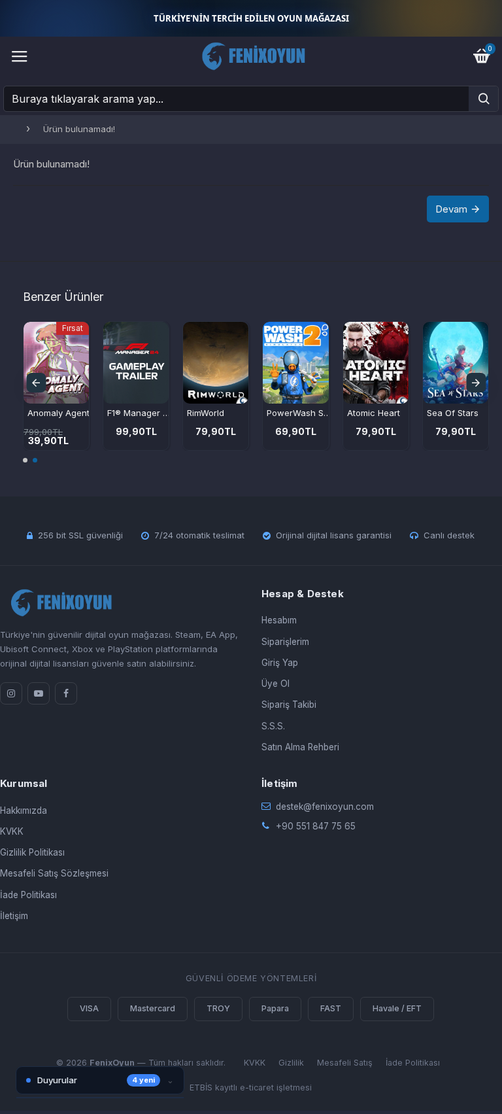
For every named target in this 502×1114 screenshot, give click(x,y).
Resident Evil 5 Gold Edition (132, 413)
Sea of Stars (46, 413)
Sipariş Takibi (288, 704)
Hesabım (279, 620)
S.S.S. (273, 726)
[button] (36, 382)
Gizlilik (291, 1063)
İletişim (14, 916)
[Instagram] (11, 693)
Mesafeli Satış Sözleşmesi (54, 873)
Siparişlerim (285, 641)
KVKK (12, 831)
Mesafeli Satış (345, 1063)
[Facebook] (66, 693)
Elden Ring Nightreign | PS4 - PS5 (213, 413)
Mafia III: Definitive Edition (293, 413)
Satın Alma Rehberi (300, 747)
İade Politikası (28, 895)
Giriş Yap (279, 662)
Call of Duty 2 (448, 413)
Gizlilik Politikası (32, 852)
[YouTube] (38, 693)
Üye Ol (275, 683)
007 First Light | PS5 (372, 413)
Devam (451, 209)
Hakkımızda (23, 810)
